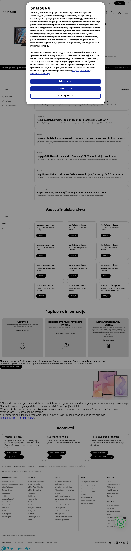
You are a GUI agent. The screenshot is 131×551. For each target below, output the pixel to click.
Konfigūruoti (65, 96)
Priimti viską (65, 81)
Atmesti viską (65, 88)
